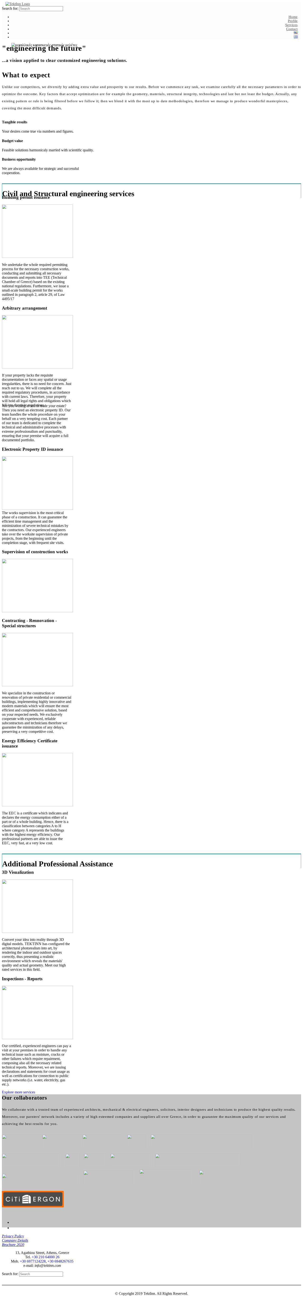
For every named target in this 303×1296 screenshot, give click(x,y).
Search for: (10, 8)
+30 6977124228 (33, 1261)
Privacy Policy (13, 1236)
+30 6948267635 (60, 1261)
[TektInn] (17, 4)
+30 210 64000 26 (45, 1257)
